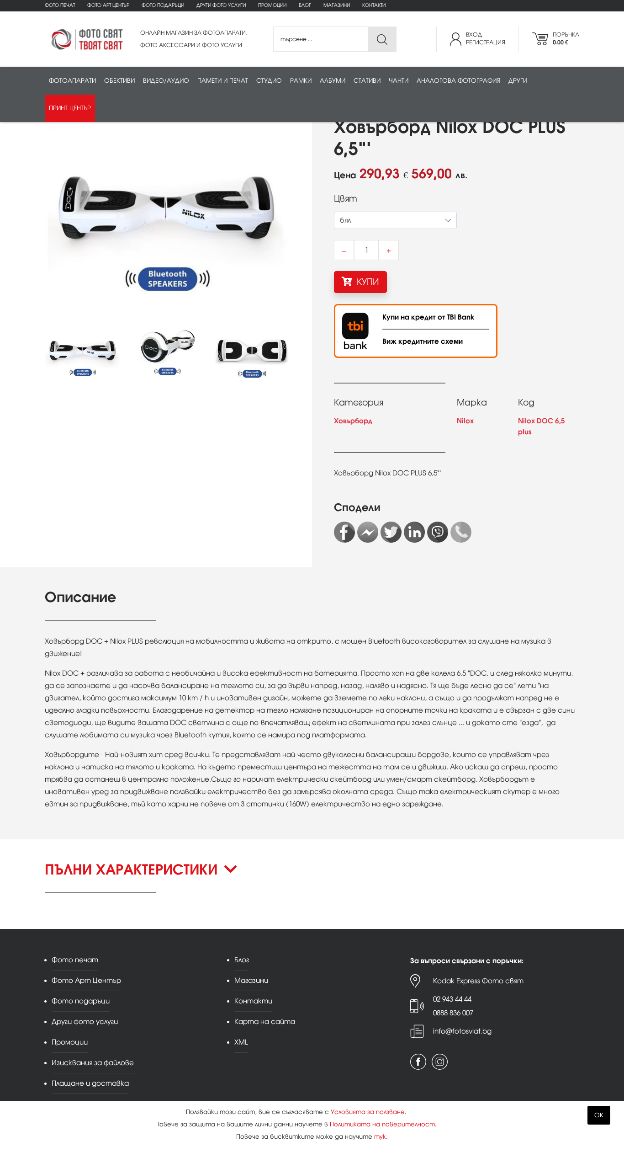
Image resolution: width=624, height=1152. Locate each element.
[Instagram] (440, 1062)
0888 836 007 (453, 1013)
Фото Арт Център (108, 5)
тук (380, 1136)
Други (517, 80)
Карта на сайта (264, 1021)
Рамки (301, 80)
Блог (305, 5)
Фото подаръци (163, 5)
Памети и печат (222, 80)
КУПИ (366, 282)
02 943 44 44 (452, 999)
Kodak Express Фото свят (478, 981)
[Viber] (437, 532)
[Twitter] (391, 532)
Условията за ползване (368, 1112)
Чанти (398, 80)
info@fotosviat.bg (462, 1031)
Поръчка (566, 39)
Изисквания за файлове (93, 1063)
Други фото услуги (221, 5)
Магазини (336, 5)
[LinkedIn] (414, 532)
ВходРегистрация (485, 39)
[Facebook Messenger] (367, 532)
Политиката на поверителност (382, 1124)
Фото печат (60, 5)
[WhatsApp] (460, 532)
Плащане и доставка (90, 1083)
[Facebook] (344, 532)
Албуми (332, 80)
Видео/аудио (166, 80)
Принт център (70, 108)
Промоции (272, 5)
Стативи (367, 80)
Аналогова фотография (458, 80)
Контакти (374, 5)
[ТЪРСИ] (382, 39)
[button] (312, 877)
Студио (269, 80)
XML (241, 1042)
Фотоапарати (72, 80)
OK (598, 1115)
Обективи (119, 80)
